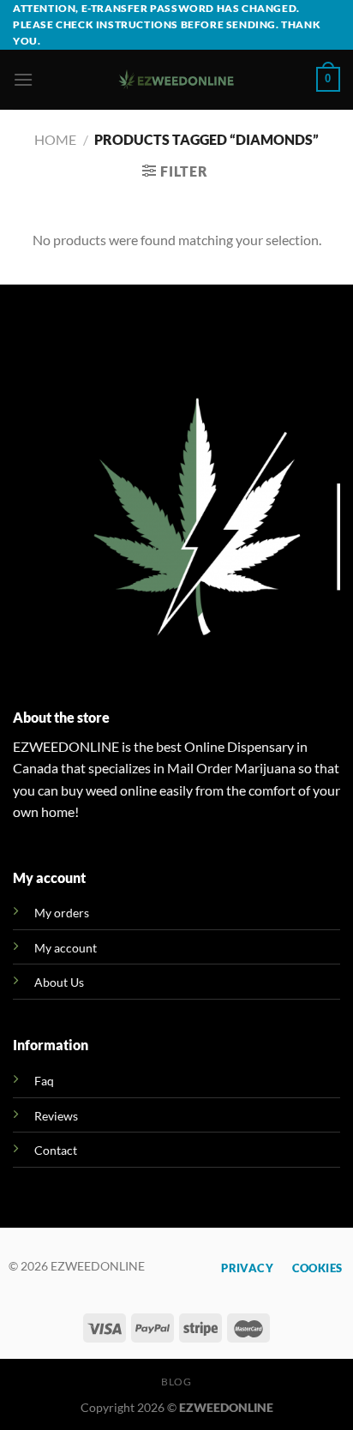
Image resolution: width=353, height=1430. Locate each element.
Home (55, 139)
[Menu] (23, 79)
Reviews (56, 1116)
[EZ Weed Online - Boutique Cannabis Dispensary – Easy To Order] (177, 79)
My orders (61, 912)
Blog (176, 1381)
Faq (44, 1080)
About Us (59, 982)
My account (65, 947)
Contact (55, 1150)
